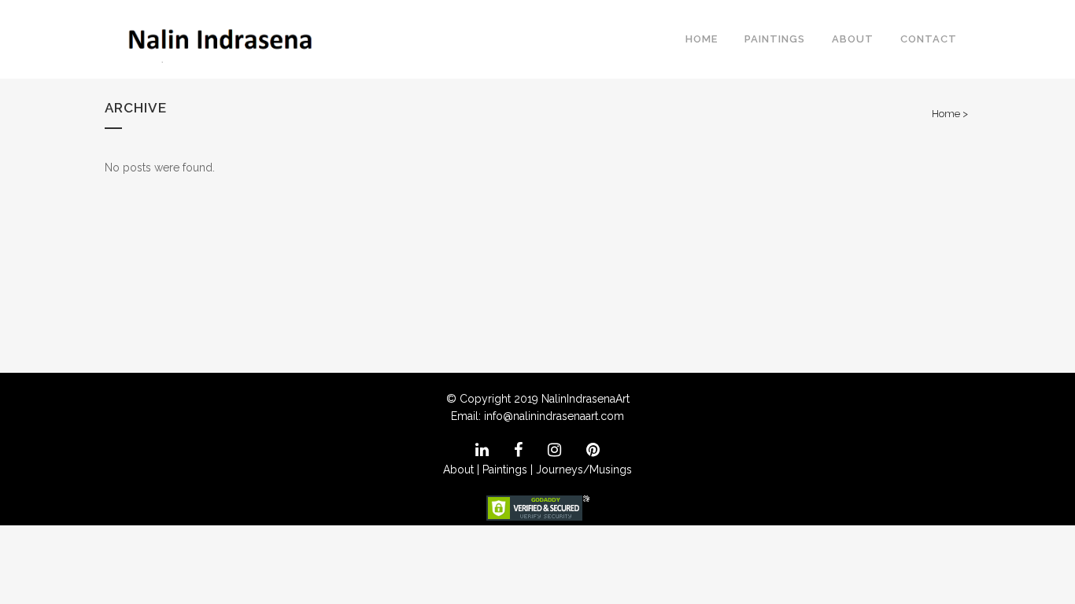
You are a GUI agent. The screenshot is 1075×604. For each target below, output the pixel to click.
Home (946, 114)
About (458, 469)
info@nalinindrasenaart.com (554, 416)
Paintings (504, 469)
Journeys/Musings (584, 469)
